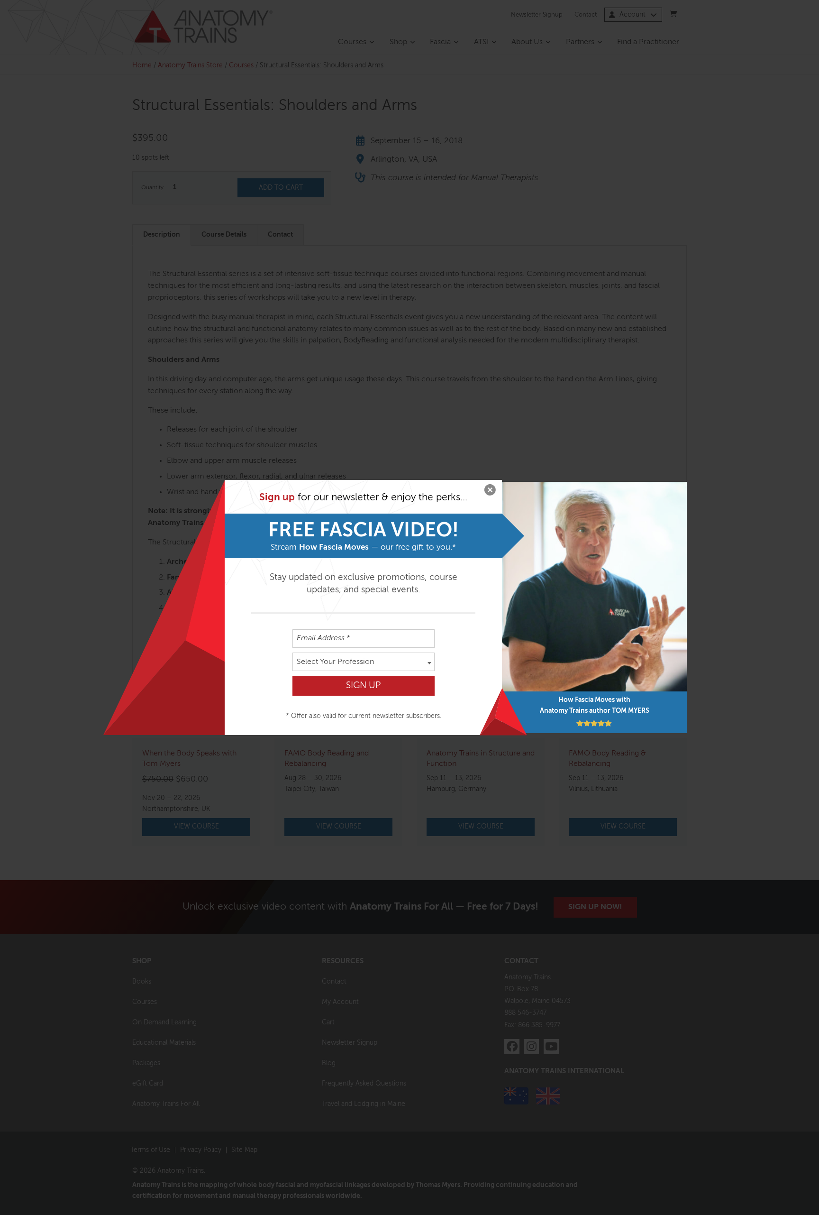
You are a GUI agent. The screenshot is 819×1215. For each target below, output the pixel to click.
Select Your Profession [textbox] (335, 662)
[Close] (490, 491)
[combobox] (363, 662)
